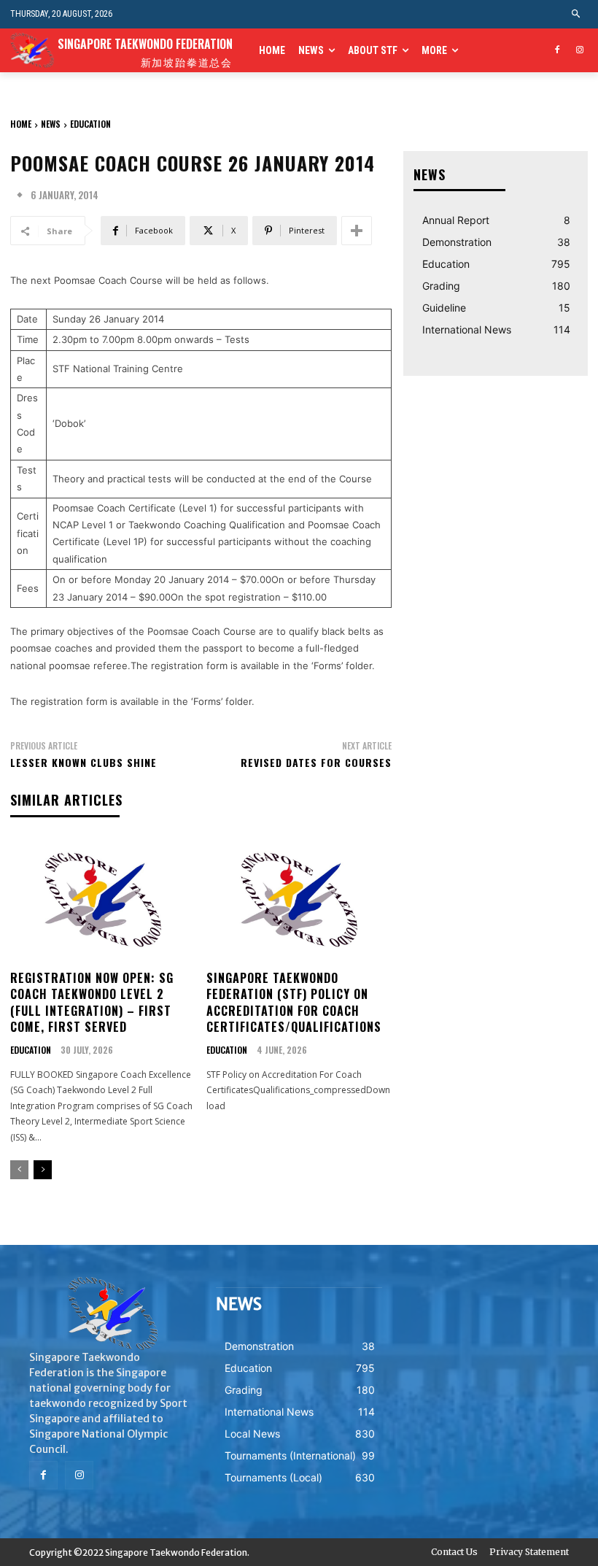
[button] (576, 14)
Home (20, 123)
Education (90, 123)
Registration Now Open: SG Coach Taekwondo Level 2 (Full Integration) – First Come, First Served (92, 1002)
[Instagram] (579, 50)
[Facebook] (556, 50)
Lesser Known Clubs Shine (83, 762)
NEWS (51, 123)
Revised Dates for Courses (316, 762)
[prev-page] (19, 1169)
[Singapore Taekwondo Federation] (112, 1313)
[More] (356, 230)
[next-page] (43, 1169)
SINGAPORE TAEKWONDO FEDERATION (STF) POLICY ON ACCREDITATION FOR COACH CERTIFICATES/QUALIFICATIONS (293, 1002)
